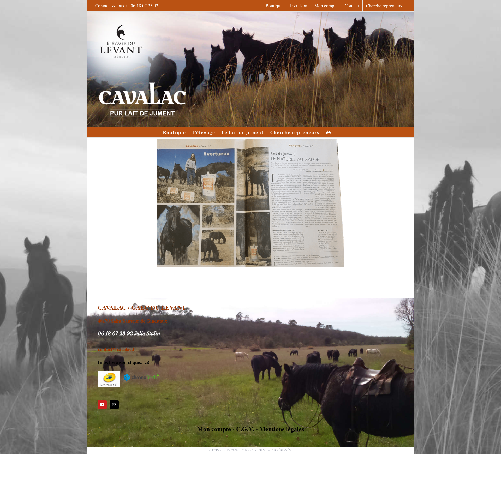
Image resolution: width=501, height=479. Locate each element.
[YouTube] (102, 404)
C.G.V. (245, 428)
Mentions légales (281, 428)
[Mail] (114, 404)
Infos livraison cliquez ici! (124, 362)
